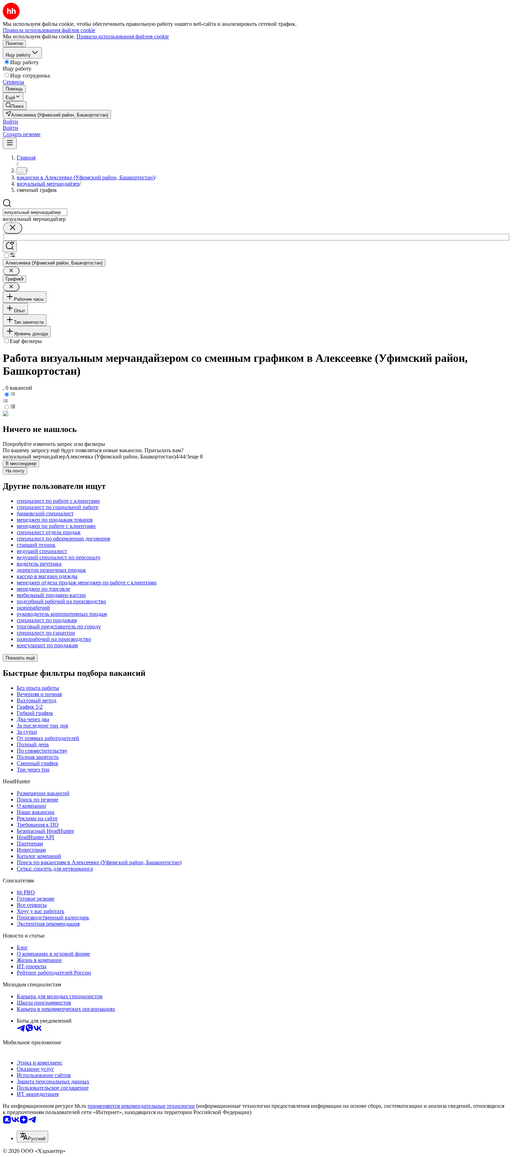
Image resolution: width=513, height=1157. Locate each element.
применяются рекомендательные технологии (141, 1106)
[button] (10, 122)
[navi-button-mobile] (10, 143)
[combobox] (35, 212)
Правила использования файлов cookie (122, 36)
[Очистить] (12, 228)
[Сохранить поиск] (10, 246)
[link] (15, 105)
